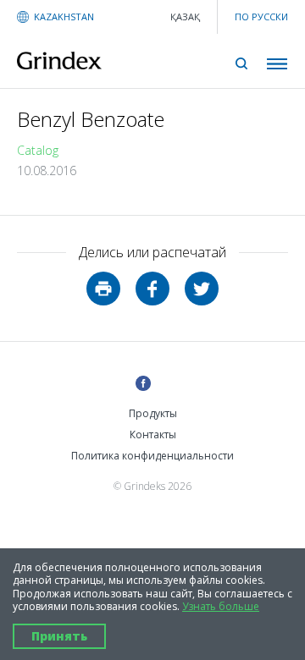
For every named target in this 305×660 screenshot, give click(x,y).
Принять (59, 636)
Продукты (153, 413)
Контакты (153, 434)
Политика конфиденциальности (152, 455)
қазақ (185, 16)
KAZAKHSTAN (64, 16)
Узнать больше (220, 606)
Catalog (37, 150)
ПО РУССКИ (261, 16)
